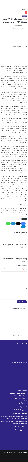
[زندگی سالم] (14, 4)
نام (26, 288)
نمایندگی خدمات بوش (20, 398)
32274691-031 (16, 413)
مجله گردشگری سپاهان (19, 396)
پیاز (20, 218)
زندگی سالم (13, 452)
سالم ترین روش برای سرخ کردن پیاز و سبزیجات (21, 259)
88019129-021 (18, 410)
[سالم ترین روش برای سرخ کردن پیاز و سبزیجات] (21, 253)
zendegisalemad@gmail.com (19, 430)
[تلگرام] (23, 226)
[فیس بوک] (23, 223)
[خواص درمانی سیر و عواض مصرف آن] (21, 239)
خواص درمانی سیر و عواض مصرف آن (21, 245)
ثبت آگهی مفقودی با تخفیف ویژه (17, 393)
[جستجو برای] (2, 9)
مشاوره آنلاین (22, 403)
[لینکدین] (13, 223)
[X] (18, 223)
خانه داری (24, 16)
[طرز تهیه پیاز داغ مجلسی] (7, 239)
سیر (17, 218)
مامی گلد (23, 401)
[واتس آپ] (8, 223)
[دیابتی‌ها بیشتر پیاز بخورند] (7, 253)
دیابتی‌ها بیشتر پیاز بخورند (8, 258)
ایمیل (25, 295)
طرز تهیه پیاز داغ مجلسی (8, 244)
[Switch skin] (4, 9)
